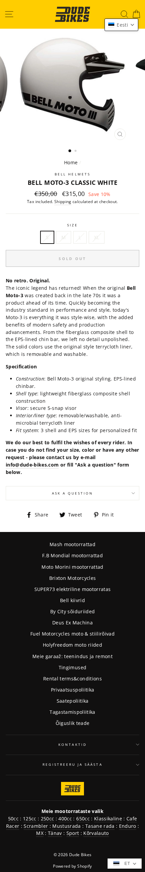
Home (71, 162)
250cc (47, 818)
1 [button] (70, 151)
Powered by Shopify (72, 866)
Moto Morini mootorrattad (72, 567)
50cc (13, 818)
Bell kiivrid (72, 600)
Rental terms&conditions (72, 678)
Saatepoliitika (73, 701)
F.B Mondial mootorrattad (72, 555)
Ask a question (72, 493)
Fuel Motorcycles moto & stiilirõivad (72, 633)
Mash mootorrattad (72, 544)
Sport (72, 833)
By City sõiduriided (72, 611)
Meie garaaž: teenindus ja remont (72, 656)
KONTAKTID (72, 744)
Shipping (62, 201)
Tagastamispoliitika (72, 712)
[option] (72, 86)
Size (72, 225)
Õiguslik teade (73, 723)
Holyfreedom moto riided (72, 645)
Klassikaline (108, 818)
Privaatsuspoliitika (72, 689)
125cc (29, 818)
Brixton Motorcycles (72, 578)
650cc (83, 818)
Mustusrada (66, 826)
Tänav (55, 833)
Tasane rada (100, 826)
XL (96, 237)
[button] (121, 25)
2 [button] (76, 151)
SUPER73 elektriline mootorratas (72, 589)
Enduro (127, 826)
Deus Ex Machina (72, 622)
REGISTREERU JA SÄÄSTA (72, 764)
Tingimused (72, 667)
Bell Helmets (72, 174)
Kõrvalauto (96, 833)
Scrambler (36, 826)
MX (40, 833)
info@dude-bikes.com (32, 464)
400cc (65, 818)
